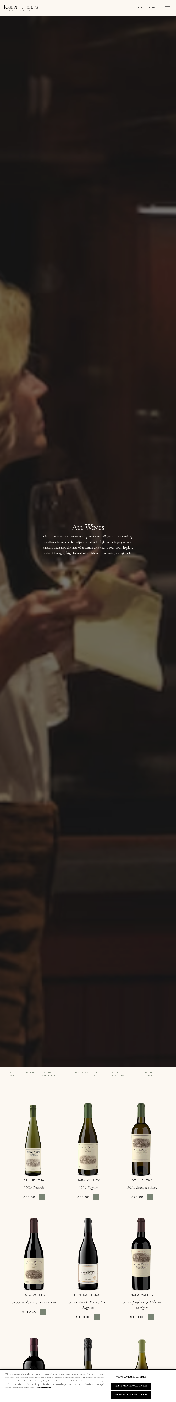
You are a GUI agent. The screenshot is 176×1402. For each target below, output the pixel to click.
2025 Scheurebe (34, 1188)
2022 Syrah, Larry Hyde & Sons (34, 1303)
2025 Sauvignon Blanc (142, 1188)
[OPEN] (167, 8)
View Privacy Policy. (43, 1388)
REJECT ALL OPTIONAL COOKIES (131, 1386)
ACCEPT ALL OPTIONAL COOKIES (131, 1395)
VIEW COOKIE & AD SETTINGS (131, 1377)
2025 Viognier (88, 1188)
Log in (139, 8)
